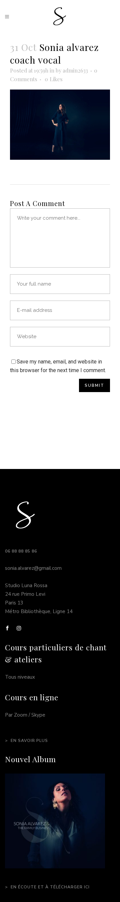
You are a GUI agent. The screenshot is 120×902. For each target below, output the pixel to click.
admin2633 (75, 70)
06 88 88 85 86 (21, 551)
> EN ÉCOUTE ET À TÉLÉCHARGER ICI (47, 887)
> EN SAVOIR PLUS (26, 740)
